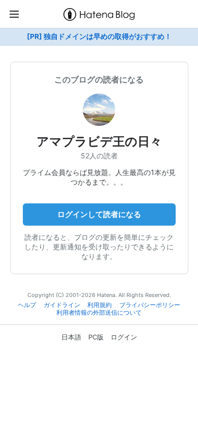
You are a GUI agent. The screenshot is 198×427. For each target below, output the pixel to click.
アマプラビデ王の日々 (99, 141)
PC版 (96, 337)
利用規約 (99, 305)
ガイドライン (62, 305)
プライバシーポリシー (149, 305)
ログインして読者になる (99, 214)
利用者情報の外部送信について (99, 312)
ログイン (124, 337)
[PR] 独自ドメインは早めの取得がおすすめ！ (99, 36)
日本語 (71, 337)
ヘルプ (27, 305)
